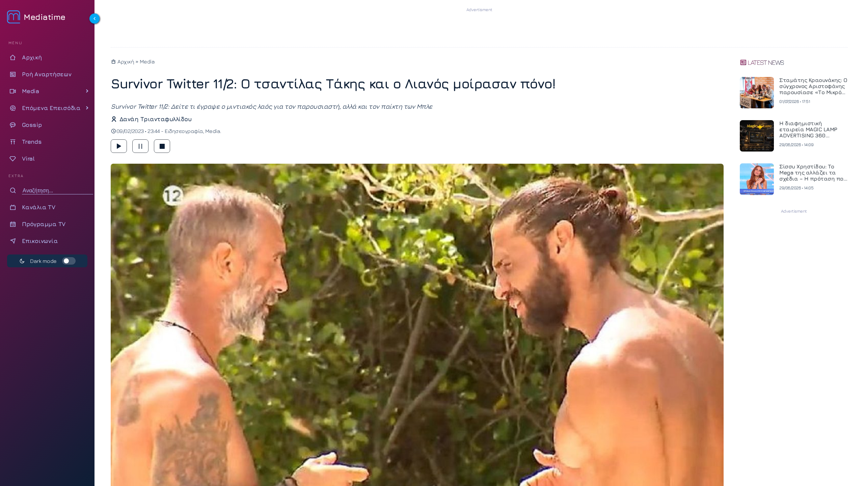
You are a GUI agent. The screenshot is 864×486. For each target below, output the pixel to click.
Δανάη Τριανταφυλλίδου (155, 119)
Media (147, 61)
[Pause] (140, 146)
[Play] (119, 146)
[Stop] (162, 146)
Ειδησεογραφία (184, 131)
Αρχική (125, 61)
